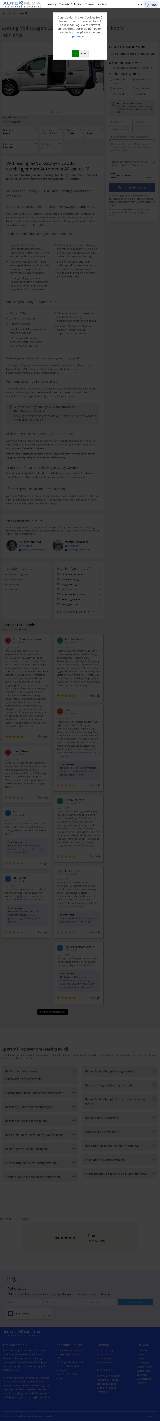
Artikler (78, 4)
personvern (80, 36)
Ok (75, 53)
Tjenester (65, 4)
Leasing (51, 4)
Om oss (90, 4)
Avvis (83, 53)
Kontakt (102, 4)
